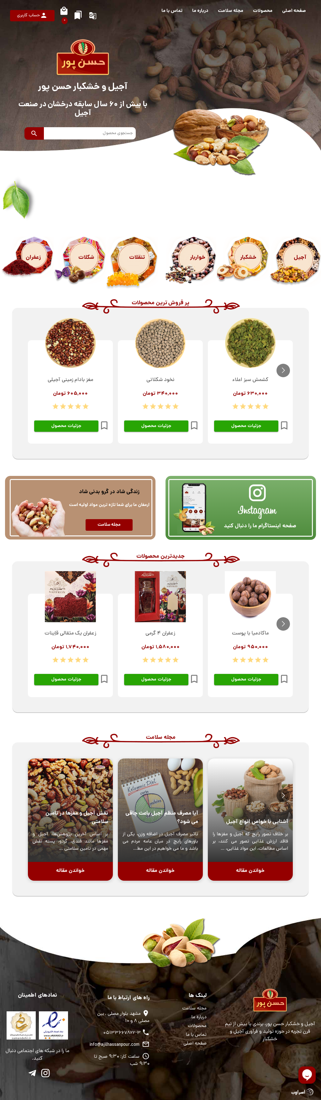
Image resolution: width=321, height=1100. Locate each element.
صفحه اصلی (195, 1043)
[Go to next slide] (283, 370)
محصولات (197, 1026)
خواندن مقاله (250, 871)
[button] (294, 11)
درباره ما (199, 1017)
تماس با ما (196, 1035)
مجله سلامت (194, 1008)
